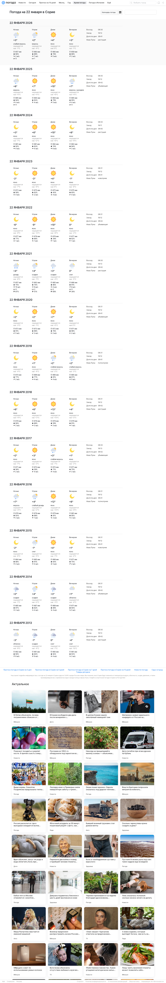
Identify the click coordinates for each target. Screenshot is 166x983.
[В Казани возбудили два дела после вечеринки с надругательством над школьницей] (65, 707)
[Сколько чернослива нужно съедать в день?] (137, 816)
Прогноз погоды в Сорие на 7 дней (82, 670)
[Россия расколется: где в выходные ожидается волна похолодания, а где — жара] (29, 816)
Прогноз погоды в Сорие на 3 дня (17, 670)
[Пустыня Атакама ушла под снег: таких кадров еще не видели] (137, 852)
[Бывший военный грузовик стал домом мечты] (101, 816)
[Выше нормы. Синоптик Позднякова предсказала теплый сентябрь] (29, 779)
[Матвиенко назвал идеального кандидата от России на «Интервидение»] (137, 707)
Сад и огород (157, 670)
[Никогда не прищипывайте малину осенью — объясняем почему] (101, 743)
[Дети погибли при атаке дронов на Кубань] (137, 743)
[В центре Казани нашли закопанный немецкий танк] (101, 707)
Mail (3, 981)
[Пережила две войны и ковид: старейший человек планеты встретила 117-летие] (65, 852)
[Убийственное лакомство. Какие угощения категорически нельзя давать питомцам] (101, 960)
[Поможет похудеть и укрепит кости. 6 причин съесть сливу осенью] (29, 743)
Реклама (19, 981)
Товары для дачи (83, 672)
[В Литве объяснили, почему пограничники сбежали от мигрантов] (29, 707)
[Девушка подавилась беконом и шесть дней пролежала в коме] (65, 888)
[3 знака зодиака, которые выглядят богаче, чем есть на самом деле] (137, 924)
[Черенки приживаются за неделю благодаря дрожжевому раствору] (101, 888)
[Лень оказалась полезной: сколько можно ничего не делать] (137, 888)
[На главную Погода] (10, 2)
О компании (10, 981)
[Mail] (3, 2)
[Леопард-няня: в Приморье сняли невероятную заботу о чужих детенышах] (65, 779)
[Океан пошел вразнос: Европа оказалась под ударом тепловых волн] (101, 779)
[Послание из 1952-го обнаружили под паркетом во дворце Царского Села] (65, 743)
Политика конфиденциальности (95, 981)
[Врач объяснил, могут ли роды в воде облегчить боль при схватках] (29, 852)
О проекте (80, 981)
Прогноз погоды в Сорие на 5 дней (49, 670)
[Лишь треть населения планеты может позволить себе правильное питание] (137, 960)
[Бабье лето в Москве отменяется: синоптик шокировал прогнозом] (29, 888)
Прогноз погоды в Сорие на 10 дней (115, 670)
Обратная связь (134, 981)
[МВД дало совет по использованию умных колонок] (29, 960)
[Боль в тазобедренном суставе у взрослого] (101, 852)
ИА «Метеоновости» (157, 981)
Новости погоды (141, 670)
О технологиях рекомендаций (117, 981)
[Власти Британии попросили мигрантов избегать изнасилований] (137, 779)
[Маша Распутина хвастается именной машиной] (29, 924)
